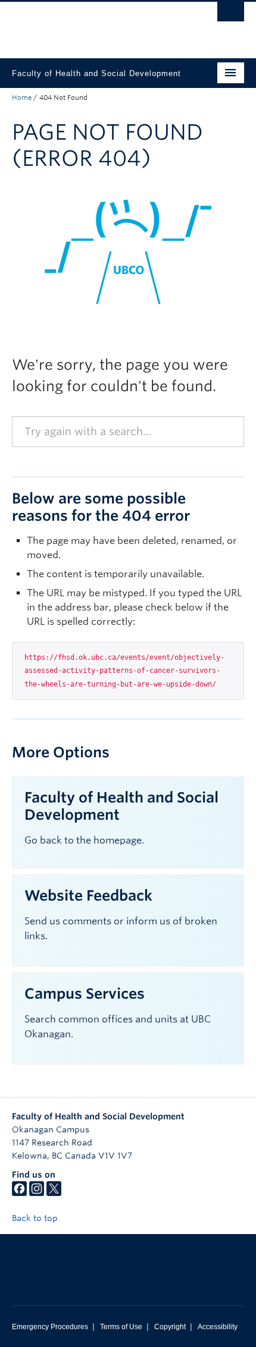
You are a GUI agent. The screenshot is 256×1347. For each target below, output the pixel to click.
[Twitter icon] (53, 1193)
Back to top (36, 1218)
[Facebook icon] (19, 1193)
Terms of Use (121, 1327)
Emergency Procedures (50, 1327)
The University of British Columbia (93, 24)
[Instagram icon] (36, 1193)
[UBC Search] (230, 15)
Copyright (170, 1327)
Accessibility (218, 1327)
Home (22, 97)
